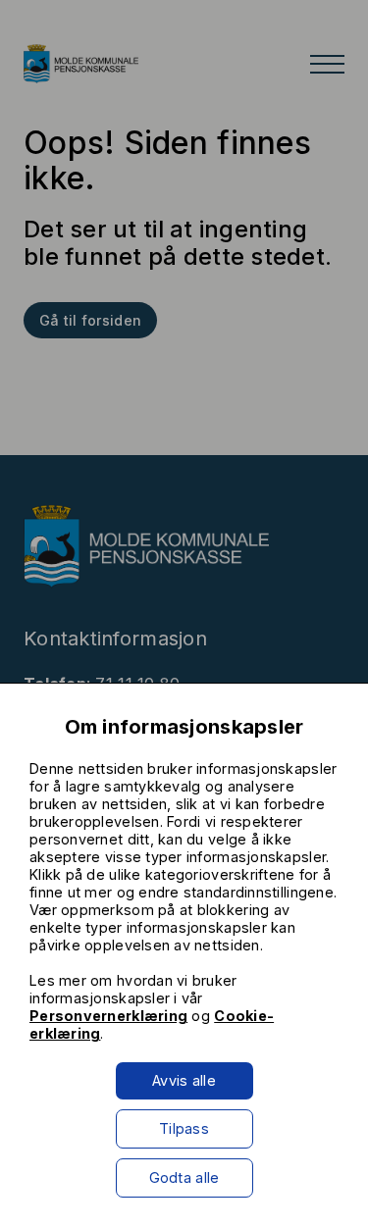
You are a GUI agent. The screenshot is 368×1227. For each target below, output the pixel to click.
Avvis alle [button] (184, 1080)
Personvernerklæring (108, 1015)
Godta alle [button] (184, 1177)
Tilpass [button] (184, 1128)
